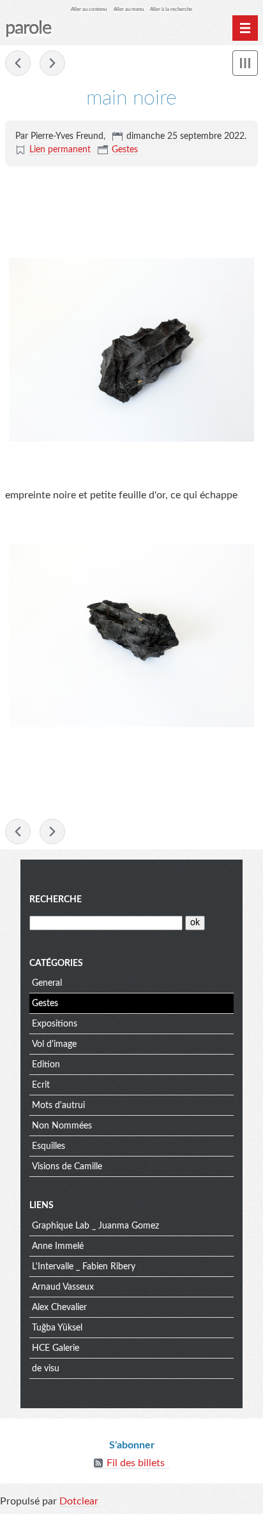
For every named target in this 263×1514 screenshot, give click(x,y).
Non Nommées (62, 1125)
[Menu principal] (245, 28)
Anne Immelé (58, 1246)
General (47, 983)
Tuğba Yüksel (57, 1327)
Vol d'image (54, 1044)
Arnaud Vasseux (63, 1287)
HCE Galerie (55, 1348)
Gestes (125, 149)
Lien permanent (60, 149)
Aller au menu (129, 9)
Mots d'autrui (58, 1105)
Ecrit (41, 1085)
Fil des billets (136, 1463)
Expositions (54, 1024)
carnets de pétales (18, 63)
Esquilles (48, 1146)
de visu (45, 1368)
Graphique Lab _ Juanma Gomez (95, 1226)
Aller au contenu (89, 9)
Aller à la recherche (171, 9)
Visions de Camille (67, 1166)
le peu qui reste (52, 63)
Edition (46, 1064)
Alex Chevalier (59, 1307)
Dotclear (78, 1501)
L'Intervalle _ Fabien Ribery (83, 1266)
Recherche (55, 899)
